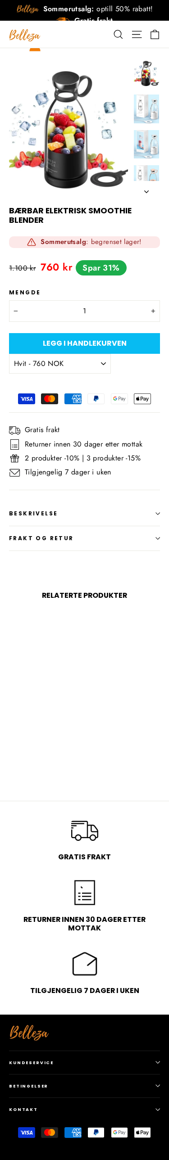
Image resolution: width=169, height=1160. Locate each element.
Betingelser (28, 1086)
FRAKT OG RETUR (41, 538)
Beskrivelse (33, 513)
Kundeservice (31, 1062)
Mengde (25, 292)
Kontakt (23, 1109)
